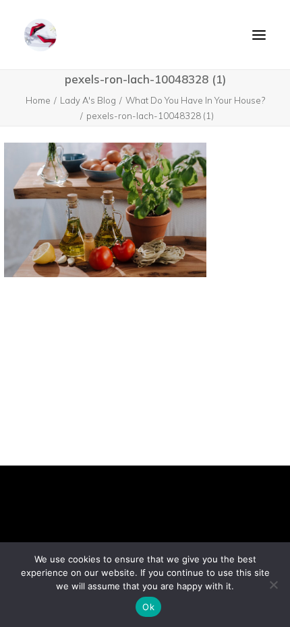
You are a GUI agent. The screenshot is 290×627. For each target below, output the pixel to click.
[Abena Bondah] (40, 35)
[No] (273, 584)
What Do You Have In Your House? (195, 100)
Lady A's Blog (88, 100)
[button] (259, 35)
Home (38, 100)
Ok (148, 606)
